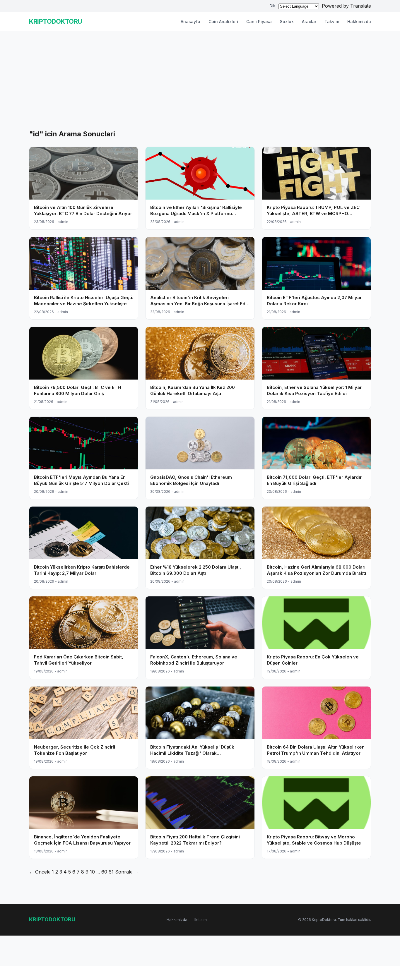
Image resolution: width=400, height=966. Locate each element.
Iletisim (200, 919)
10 (92, 872)
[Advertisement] (200, 85)
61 (111, 872)
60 (104, 872)
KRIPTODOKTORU (55, 21)
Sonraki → (127, 872)
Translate (360, 6)
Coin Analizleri (223, 21)
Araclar (309, 21)
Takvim (331, 21)
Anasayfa (190, 21)
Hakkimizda (359, 21)
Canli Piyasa (259, 21)
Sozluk (287, 21)
